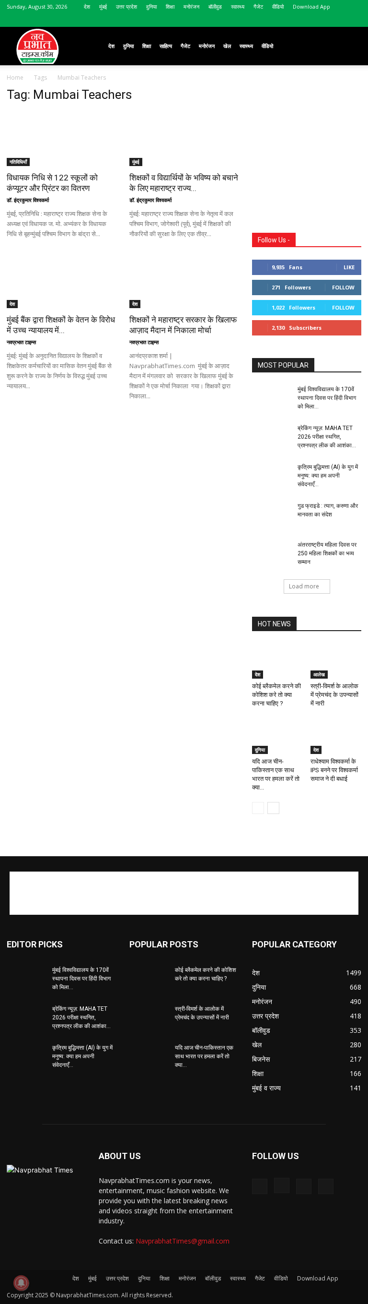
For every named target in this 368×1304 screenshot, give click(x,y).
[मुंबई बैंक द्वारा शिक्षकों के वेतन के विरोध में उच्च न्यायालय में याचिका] (61, 281)
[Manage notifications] (21, 1283)
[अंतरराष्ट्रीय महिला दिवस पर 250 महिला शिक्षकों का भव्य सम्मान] (271, 553)
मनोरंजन (191, 6)
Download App (311, 6)
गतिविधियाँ (18, 161)
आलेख (319, 674)
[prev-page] (258, 808)
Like (349, 267)
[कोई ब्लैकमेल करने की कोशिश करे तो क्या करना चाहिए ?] (277, 661)
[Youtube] (354, 20)
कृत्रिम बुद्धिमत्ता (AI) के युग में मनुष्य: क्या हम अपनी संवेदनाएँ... (328, 476)
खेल (227, 45)
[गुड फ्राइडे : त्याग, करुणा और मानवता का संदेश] (271, 515)
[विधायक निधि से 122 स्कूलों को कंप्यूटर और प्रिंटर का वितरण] (61, 139)
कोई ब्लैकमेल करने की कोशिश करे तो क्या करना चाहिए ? (276, 694)
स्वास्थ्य (237, 6)
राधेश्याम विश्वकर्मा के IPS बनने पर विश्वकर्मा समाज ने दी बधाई (334, 770)
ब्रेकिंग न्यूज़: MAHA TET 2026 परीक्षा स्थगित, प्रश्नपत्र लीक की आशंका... (327, 437)
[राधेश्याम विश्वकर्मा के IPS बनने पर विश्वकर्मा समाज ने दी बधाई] (336, 736)
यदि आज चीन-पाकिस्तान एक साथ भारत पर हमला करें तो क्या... (204, 1056)
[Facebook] (306, 20)
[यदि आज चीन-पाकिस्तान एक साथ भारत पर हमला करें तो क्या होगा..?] (277, 736)
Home (15, 77)
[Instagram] (322, 20)
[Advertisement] (307, 164)
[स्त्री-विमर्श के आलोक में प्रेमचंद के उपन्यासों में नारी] (336, 661)
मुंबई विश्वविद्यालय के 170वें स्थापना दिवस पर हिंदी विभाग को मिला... (327, 398)
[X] (338, 20)
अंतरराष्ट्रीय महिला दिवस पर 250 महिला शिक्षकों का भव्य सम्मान (327, 553)
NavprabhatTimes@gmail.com (183, 1240)
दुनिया (151, 6)
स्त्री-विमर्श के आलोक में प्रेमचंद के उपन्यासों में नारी (334, 694)
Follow (343, 287)
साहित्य (166, 45)
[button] (349, 46)
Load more (304, 586)
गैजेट (258, 6)
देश (87, 6)
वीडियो (278, 6)
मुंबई (103, 6)
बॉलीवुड (215, 6)
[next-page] (273, 808)
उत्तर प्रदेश (126, 6)
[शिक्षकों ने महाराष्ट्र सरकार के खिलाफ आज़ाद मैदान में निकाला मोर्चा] (184, 281)
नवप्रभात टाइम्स (21, 342)
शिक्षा (170, 6)
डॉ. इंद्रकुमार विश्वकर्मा (28, 199)
